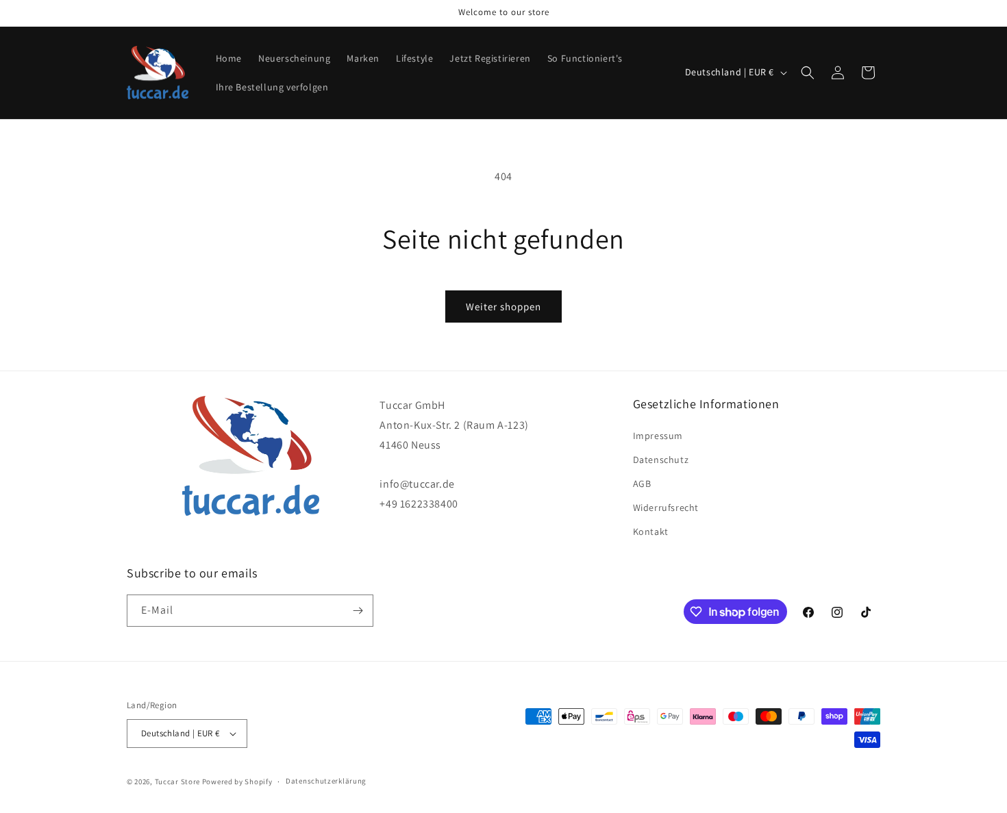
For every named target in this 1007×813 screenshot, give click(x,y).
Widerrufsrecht (666, 507)
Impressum (658, 435)
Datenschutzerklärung (326, 781)
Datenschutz (661, 459)
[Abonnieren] (358, 611)
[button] (808, 73)
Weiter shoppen (503, 306)
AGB (642, 483)
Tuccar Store (177, 781)
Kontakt (651, 532)
